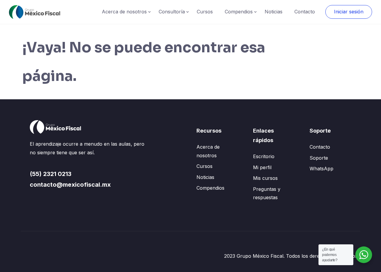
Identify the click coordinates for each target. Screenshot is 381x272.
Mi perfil (262, 167)
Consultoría (172, 12)
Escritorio (263, 156)
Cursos (205, 12)
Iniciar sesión (348, 12)
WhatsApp (321, 169)
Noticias (273, 12)
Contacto (304, 12)
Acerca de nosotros (124, 12)
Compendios (239, 12)
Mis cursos (265, 178)
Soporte (319, 158)
